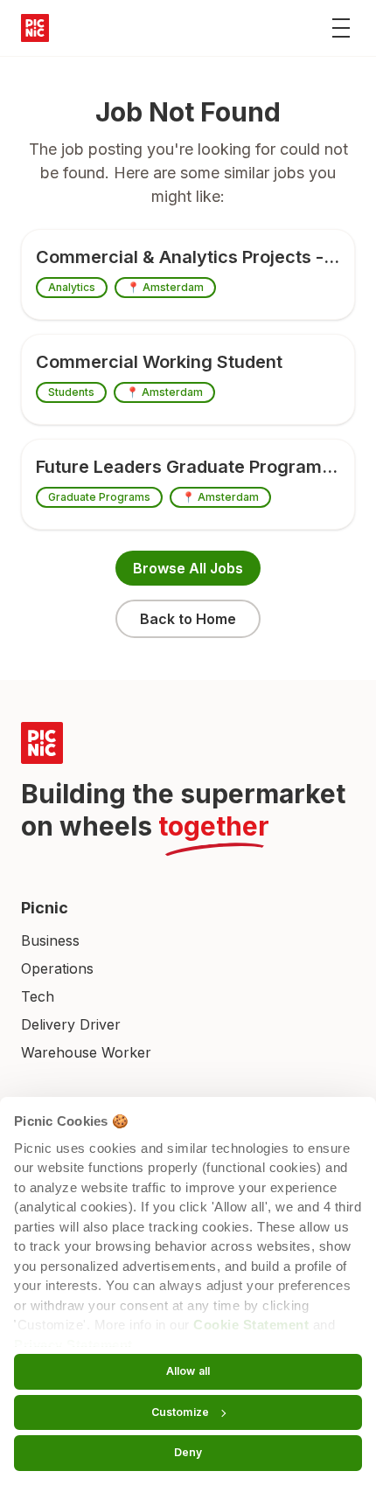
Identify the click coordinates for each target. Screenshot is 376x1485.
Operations (57, 968)
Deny (188, 1452)
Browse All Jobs (188, 568)
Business (50, 940)
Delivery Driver (71, 1024)
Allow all (188, 1370)
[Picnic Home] (188, 743)
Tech (37, 996)
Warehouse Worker (86, 1052)
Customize (180, 1412)
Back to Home (188, 619)
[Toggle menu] (341, 28)
